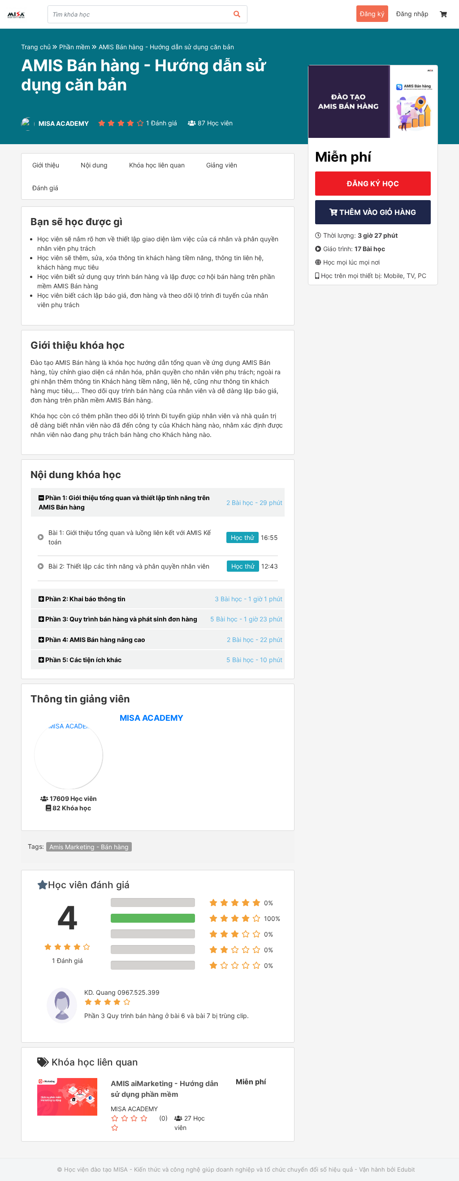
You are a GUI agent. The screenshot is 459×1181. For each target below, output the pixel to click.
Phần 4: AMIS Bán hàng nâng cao (94, 639)
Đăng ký (372, 13)
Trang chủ (36, 47)
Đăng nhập (412, 13)
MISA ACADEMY (151, 718)
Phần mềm (75, 47)
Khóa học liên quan (157, 165)
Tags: (36, 846)
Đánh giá (45, 188)
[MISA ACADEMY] (68, 754)
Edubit (406, 1169)
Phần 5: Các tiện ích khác (82, 659)
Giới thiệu (45, 165)
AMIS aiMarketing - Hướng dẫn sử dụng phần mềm (164, 1089)
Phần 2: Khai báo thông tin (85, 599)
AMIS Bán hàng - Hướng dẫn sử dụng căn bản (166, 47)
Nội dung (94, 165)
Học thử (242, 537)
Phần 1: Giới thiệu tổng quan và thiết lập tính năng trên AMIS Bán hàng (124, 502)
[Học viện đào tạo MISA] (15, 15)
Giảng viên (221, 165)
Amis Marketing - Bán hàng (89, 847)
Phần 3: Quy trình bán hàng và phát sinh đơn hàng (120, 619)
